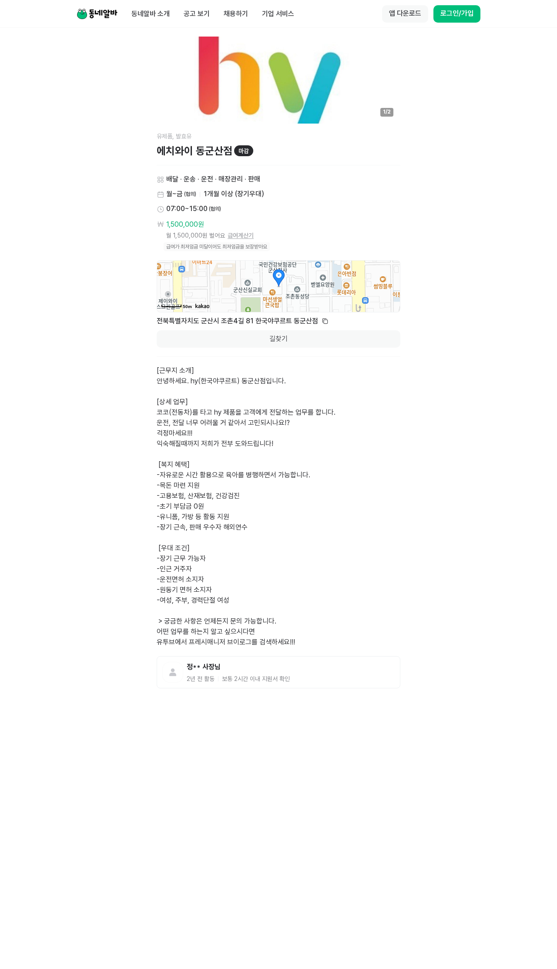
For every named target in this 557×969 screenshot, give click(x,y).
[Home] (97, 14)
